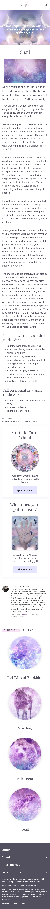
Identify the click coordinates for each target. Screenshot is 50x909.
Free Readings (12, 872)
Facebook (21, 616)
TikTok (37, 614)
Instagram (14, 616)
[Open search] (46, 5)
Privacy (23, 903)
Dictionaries (11, 864)
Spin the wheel (25, 490)
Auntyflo (8, 849)
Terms (14, 903)
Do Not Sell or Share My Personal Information (19, 886)
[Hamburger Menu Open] (4, 5)
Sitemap (5, 903)
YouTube (31, 614)
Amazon (24, 614)
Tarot (6, 857)
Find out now (25, 569)
